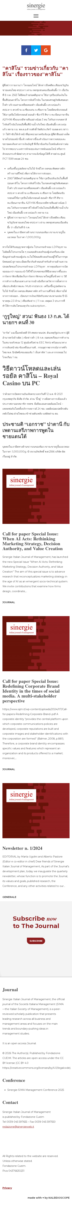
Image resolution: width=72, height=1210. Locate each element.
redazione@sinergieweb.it (18, 1126)
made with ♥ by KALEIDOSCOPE (49, 1197)
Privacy (7, 1188)
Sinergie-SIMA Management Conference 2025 (35, 1090)
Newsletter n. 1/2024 (22, 848)
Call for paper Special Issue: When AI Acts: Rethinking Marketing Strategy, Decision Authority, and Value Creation (32, 541)
